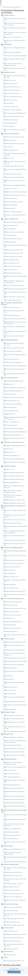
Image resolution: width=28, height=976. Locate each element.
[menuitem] (1, 3)
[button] (1, 1)
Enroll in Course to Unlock (14, 972)
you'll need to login (19, 970)
